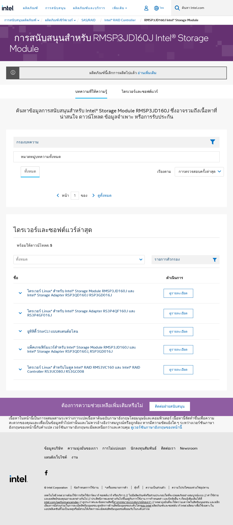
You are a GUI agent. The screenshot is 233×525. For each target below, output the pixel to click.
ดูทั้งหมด (104, 195)
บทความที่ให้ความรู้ (91, 91)
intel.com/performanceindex (61, 502)
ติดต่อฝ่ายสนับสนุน (170, 406)
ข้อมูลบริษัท (53, 448)
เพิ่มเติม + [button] (119, 8)
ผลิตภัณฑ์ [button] (30, 8)
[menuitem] (59, 20)
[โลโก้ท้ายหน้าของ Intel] (19, 478)
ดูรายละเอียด (178, 293)
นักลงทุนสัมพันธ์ (144, 448)
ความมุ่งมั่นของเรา (83, 448)
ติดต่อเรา (168, 448)
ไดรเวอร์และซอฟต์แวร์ (140, 91)
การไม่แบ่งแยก (114, 448)
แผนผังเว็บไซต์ (55, 457)
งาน (74, 457)
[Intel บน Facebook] (46, 474)
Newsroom (189, 448)
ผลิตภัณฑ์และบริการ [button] (89, 8)
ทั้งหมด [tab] (30, 171)
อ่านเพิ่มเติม (147, 73)
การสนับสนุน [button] (55, 8)
